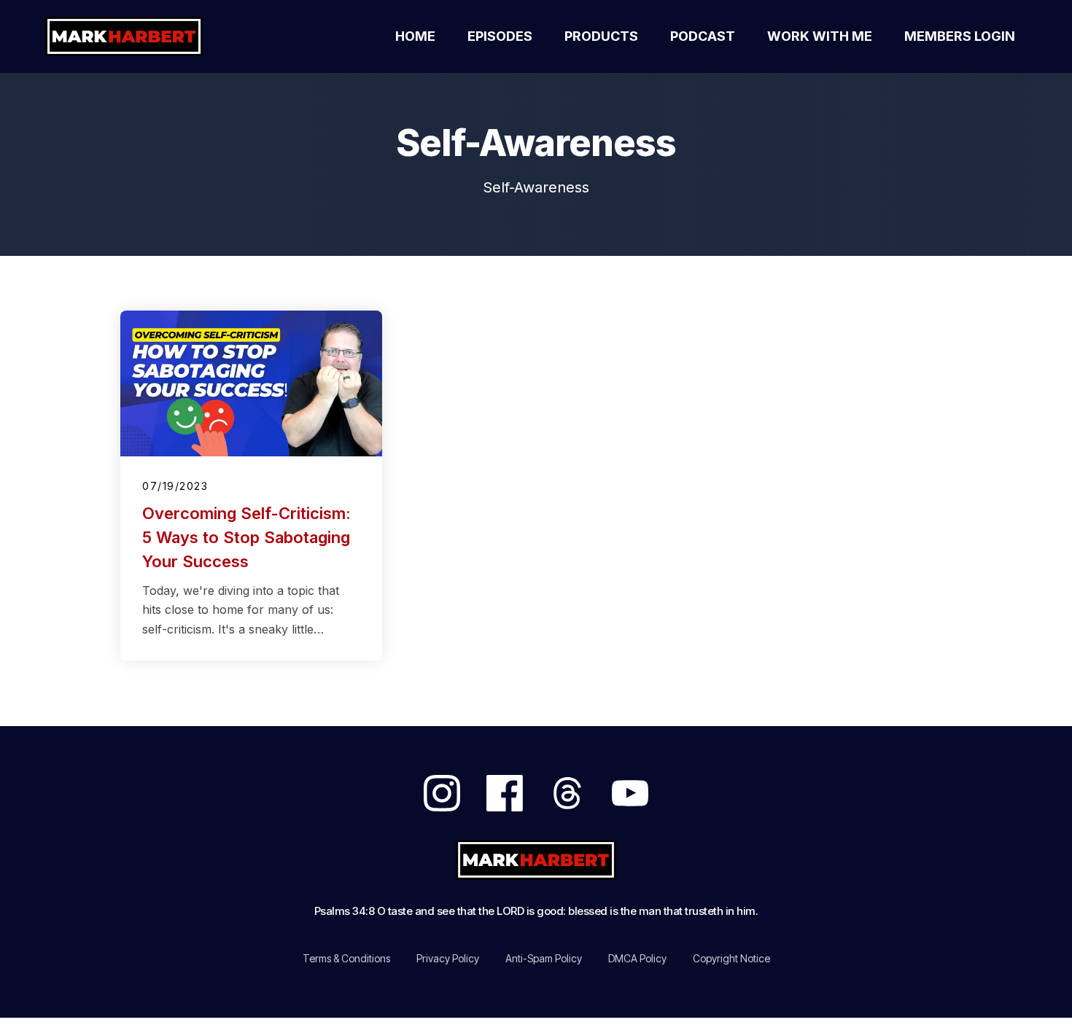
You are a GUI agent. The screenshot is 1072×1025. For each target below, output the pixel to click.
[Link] (442, 793)
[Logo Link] (141, 36)
